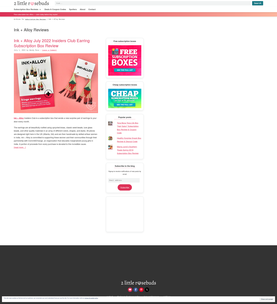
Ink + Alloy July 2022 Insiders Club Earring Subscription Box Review (52, 42)
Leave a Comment (49, 50)
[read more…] (20, 147)
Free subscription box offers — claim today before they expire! (36, 14)
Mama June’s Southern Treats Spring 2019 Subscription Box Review (127, 150)
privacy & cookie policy (91, 298)
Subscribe (124, 187)
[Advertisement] (124, 214)
